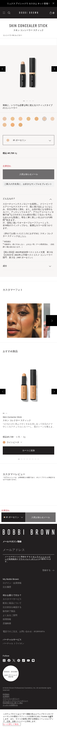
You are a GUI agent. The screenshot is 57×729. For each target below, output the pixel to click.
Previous (3, 69)
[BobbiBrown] (28, 12)
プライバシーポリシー (11, 699)
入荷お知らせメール (28, 174)
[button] (4, 12)
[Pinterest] (18, 660)
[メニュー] (4, 12)
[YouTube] (28, 660)
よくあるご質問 (10, 615)
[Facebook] (9, 660)
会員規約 (6, 696)
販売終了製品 (9, 611)
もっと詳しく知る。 (11, 724)
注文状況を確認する (12, 607)
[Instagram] (4, 660)
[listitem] (28, 407)
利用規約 (6, 694)
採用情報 (7, 619)
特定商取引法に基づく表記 (13, 703)
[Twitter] (13, 660)
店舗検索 (7, 623)
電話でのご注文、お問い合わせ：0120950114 (24, 631)
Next (54, 69)
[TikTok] (23, 660)
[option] (4, 119)
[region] (28, 719)
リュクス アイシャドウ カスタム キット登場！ (28, 3)
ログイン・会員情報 (12, 583)
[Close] (53, 3)
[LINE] (33, 660)
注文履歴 (7, 587)
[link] (52, 12)
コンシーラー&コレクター (12, 35)
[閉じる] (50, 717)
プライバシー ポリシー (29, 559)
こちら (23, 236)
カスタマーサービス (12, 599)
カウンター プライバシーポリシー (15, 701)
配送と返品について (12, 603)
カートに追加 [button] (28, 450)
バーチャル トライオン (13, 643)
